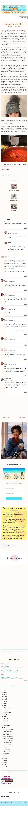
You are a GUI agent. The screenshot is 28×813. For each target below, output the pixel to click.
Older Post (22, 417)
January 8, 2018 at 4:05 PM (9, 221)
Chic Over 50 (5, 666)
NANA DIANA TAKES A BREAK (9, 677)
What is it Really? (7, 734)
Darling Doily (6, 733)
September (6, 712)
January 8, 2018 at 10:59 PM (9, 320)
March (5, 723)
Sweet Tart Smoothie (8, 736)
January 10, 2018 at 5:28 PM (9, 380)
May (5, 720)
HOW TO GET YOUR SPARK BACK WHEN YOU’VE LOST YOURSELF (12, 668)
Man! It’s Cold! (6, 751)
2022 (3, 698)
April (5, 722)
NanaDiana (7, 256)
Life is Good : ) (6, 663)
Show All (25, 680)
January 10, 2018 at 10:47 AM (10, 364)
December (6, 707)
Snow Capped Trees (8, 738)
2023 (3, 696)
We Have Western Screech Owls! (9, 673)
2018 (3, 705)
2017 (3, 755)
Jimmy (9, 242)
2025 (3, 692)
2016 (3, 757)
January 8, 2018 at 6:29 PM (13, 233)
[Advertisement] (14, 583)
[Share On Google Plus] (11, 175)
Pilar (5, 363)
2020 (3, 701)
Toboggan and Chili (7, 746)
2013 (3, 762)
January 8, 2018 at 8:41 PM (13, 244)
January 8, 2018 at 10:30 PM (9, 295)
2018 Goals (6, 753)
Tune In (5, 747)
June (5, 718)
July (4, 716)
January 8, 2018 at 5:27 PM (9, 258)
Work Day (4, 665)
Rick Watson (7, 378)
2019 (3, 703)
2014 (3, 760)
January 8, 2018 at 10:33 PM (9, 309)
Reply (25, 228)
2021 (3, 699)
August (5, 714)
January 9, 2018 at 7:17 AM (9, 339)
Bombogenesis (6, 749)
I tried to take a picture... (7, 676)
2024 (3, 694)
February (6, 725)
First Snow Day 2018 (8, 740)
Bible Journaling (7, 744)
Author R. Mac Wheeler (10, 338)
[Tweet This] (6, 175)
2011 (3, 766)
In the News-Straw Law (8, 729)
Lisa (9, 232)
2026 (3, 690)
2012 (3, 764)
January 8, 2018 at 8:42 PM (9, 281)
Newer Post (5, 417)
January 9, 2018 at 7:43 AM (9, 350)
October (5, 711)
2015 (3, 758)
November (6, 709)
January (5, 727)
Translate (11, 547)
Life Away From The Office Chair (11, 802)
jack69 (6, 319)
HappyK (6, 348)
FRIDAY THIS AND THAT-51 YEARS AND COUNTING (12, 678)
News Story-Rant (7, 742)
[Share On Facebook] (8, 175)
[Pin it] (14, 175)
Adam (5, 308)
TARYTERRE (7, 294)
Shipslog (4, 674)
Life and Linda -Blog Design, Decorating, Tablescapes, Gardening (12, 671)
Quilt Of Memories (7, 731)
